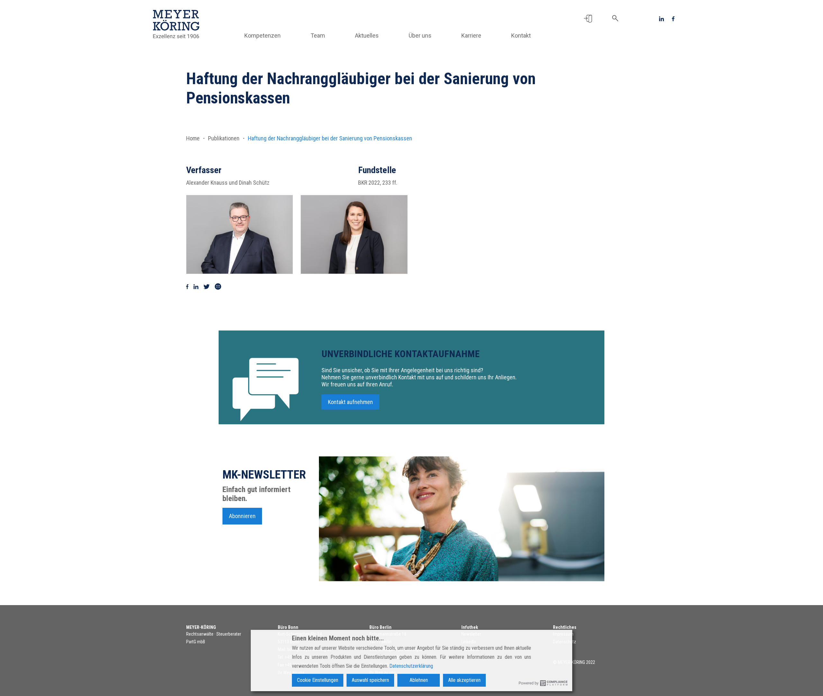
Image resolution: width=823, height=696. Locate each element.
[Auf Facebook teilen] (187, 286)
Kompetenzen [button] (262, 35)
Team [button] (318, 35)
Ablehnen (419, 680)
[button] (587, 18)
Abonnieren (242, 516)
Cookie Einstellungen (317, 680)
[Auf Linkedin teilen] (196, 286)
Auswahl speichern (370, 680)
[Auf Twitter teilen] (206, 286)
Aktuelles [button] (367, 35)
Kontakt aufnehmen (350, 402)
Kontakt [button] (521, 35)
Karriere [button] (471, 35)
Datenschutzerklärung (411, 666)
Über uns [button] (420, 35)
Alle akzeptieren (464, 680)
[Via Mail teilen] (218, 286)
